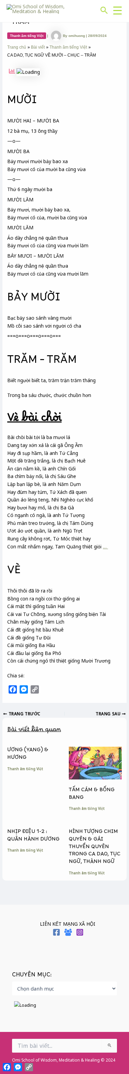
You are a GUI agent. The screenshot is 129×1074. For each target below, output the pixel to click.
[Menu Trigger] (117, 10)
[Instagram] (80, 932)
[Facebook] (56, 932)
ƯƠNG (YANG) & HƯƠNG (28, 755)
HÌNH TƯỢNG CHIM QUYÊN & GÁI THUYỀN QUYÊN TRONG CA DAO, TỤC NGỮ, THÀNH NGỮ (94, 848)
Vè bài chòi (34, 420)
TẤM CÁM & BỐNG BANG (92, 795)
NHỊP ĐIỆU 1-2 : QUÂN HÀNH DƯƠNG (33, 837)
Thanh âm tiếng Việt (26, 36)
